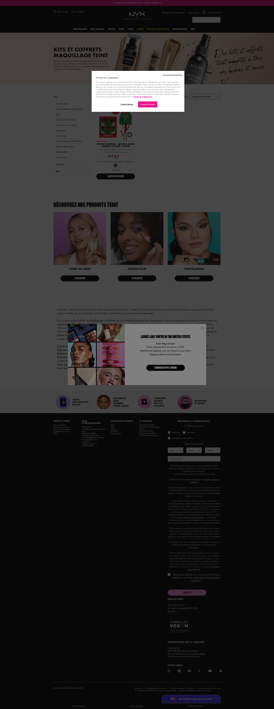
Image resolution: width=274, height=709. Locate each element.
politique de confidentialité (142, 97)
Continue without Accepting (172, 75)
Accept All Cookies (147, 104)
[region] (138, 91)
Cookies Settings (127, 104)
